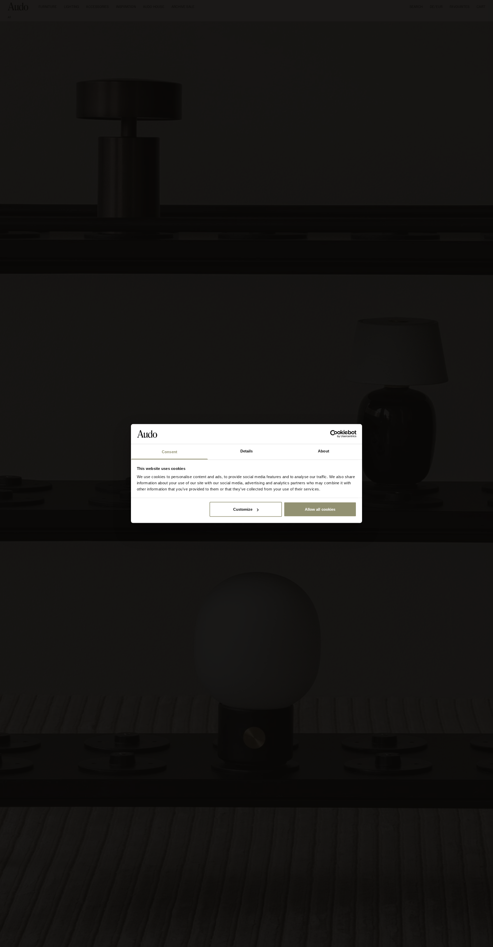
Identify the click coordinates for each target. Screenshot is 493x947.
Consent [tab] (169, 451)
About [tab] (323, 451)
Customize (243, 509)
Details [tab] (246, 451)
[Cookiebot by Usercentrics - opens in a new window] (333, 434)
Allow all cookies (320, 509)
